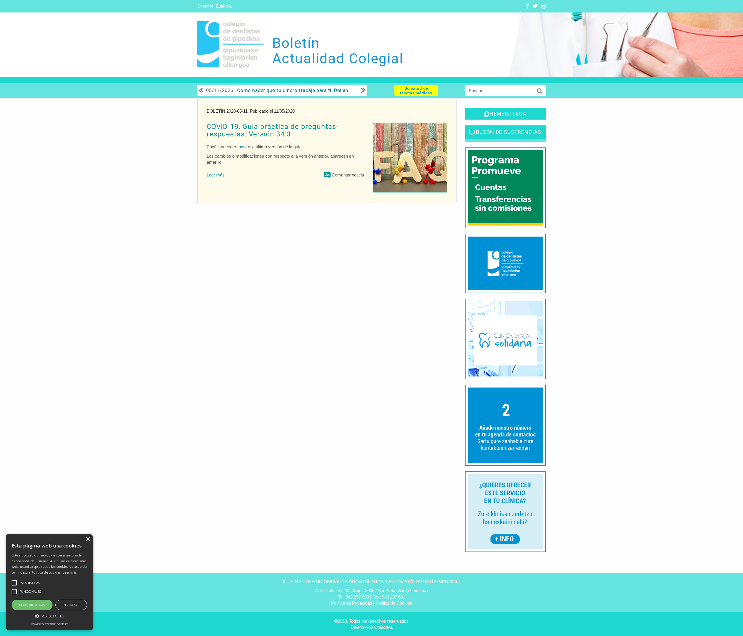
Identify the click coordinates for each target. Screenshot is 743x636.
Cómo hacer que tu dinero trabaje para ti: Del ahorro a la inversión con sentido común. (279, 90)
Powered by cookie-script (49, 624)
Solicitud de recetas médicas (416, 90)
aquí (243, 146)
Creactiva (383, 627)
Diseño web (362, 627)
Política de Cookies (394, 603)
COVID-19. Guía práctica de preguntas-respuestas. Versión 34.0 (273, 130)
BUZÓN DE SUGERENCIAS (508, 132)
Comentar (348, 174)
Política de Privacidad (351, 603)
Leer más (216, 174)
